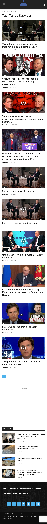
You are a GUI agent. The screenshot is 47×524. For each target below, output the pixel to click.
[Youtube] (38, 504)
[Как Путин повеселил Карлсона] (23, 209)
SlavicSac (5, 87)
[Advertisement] (23, 403)
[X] (33, 504)
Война (5, 150)
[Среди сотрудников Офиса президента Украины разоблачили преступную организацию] (8, 473)
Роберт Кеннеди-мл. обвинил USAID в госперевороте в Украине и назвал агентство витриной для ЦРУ (22, 156)
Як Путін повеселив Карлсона (18, 191)
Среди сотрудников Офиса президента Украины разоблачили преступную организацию (29, 472)
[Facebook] (14, 504)
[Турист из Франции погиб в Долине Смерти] (8, 461)
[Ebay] (9, 504)
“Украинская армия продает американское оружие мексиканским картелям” (22, 119)
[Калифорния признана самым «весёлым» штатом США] (8, 449)
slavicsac (5, 50)
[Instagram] (19, 504)
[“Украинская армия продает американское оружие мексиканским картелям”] (23, 102)
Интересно (6, 323)
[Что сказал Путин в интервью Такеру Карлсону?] (23, 241)
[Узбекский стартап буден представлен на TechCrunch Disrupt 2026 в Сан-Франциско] (8, 438)
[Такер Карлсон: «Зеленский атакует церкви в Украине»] (23, 348)
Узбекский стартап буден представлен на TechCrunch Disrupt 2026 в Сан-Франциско (31, 437)
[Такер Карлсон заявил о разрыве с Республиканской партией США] (23, 30)
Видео (5, 75)
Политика (5, 40)
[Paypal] (23, 504)
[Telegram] (28, 504)
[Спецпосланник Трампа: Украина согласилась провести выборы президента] (23, 65)
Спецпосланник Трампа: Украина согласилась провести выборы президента (20, 81)
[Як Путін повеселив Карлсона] (23, 177)
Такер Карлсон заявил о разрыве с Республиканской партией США (21, 45)
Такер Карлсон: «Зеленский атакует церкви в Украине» (21, 363)
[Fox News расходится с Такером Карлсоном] (23, 313)
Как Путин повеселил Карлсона (19, 223)
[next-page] (13, 376)
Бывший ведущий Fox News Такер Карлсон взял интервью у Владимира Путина (22, 292)
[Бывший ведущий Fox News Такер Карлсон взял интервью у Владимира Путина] (23, 276)
